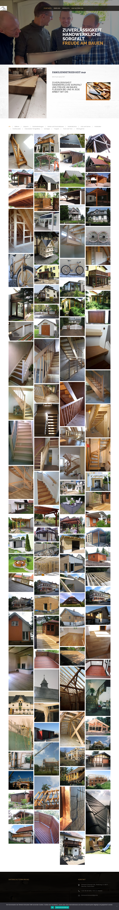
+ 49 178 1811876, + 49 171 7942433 (91, 891)
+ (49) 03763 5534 (83, 3)
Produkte (65, 8)
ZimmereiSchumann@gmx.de (101, 3)
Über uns (57, 8)
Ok (52, 907)
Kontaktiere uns (77, 8)
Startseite (47, 8)
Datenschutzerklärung (62, 907)
